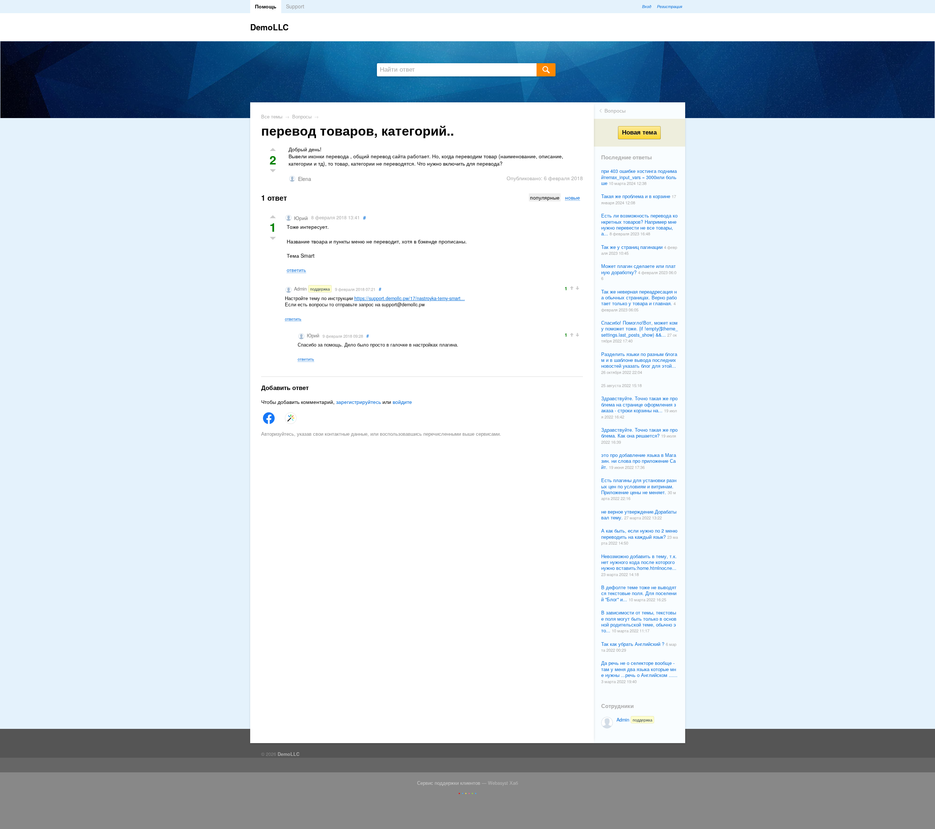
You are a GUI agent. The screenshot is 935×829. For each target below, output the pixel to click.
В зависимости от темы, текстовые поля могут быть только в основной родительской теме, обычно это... (638, 621)
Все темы (271, 116)
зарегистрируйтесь (358, 401)
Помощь (265, 6)
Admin (634, 719)
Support (295, 6)
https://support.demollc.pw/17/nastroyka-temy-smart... (409, 298)
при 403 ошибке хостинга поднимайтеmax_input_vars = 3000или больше (639, 177)
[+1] (273, 217)
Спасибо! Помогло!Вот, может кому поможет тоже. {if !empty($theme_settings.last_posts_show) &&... (639, 328)
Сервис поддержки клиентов (448, 783)
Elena (304, 178)
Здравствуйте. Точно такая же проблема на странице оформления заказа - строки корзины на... (639, 404)
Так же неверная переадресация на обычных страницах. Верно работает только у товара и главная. (639, 297)
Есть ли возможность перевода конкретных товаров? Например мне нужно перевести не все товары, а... (639, 224)
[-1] (273, 239)
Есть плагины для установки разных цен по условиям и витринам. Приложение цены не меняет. (638, 486)
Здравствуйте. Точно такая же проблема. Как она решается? (639, 433)
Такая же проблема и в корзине (636, 196)
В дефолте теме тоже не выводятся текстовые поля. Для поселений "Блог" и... (638, 593)
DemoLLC (269, 27)
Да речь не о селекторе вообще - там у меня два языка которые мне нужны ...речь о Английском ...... (639, 669)
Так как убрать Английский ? (633, 644)
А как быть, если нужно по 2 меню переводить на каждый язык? (639, 533)
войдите (402, 401)
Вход (646, 6)
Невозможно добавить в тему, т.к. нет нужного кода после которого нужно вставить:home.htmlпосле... (639, 562)
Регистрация (669, 6)
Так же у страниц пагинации (632, 247)
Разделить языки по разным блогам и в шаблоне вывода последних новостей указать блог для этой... (639, 360)
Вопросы (615, 110)
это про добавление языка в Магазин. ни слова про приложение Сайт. (638, 461)
